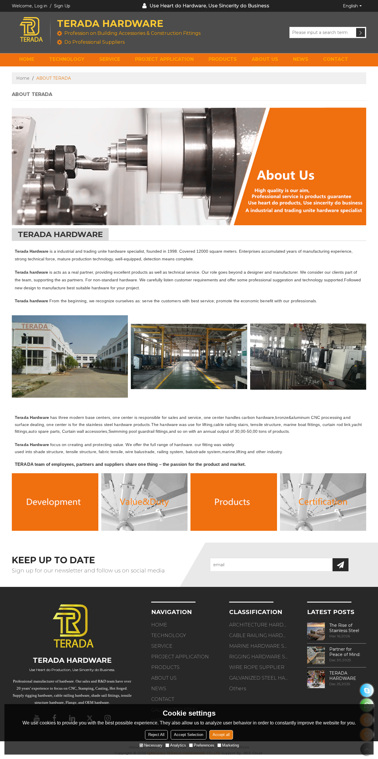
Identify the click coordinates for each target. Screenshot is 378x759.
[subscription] (340, 564)
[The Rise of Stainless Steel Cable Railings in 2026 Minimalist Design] (316, 631)
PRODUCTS (222, 59)
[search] (360, 32)
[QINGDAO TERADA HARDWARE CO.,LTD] (31, 29)
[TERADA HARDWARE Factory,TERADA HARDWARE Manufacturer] (55, 502)
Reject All (156, 734)
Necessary (153, 745)
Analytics (178, 745)
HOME (26, 59)
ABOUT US (265, 59)
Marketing (230, 745)
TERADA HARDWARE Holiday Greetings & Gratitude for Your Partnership (347, 675)
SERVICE (109, 59)
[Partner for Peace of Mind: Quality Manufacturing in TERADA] (316, 655)
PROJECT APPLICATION (164, 59)
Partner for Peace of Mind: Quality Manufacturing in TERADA (346, 652)
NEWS (300, 59)
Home (23, 78)
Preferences (204, 745)
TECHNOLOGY (66, 59)
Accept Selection (188, 734)
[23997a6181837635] (367, 690)
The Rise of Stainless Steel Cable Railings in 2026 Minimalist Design (346, 628)
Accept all (221, 734)
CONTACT (335, 59)
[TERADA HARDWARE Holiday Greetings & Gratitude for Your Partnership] (316, 679)
